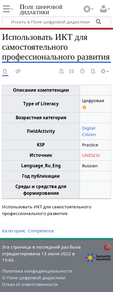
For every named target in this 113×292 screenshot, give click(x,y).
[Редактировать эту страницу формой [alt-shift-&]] (61, 71)
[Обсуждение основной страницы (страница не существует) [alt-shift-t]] (18, 71)
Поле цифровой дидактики (41, 10)
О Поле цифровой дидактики (33, 277)
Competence (41, 231)
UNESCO (91, 155)
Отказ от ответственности (30, 284)
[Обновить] (93, 71)
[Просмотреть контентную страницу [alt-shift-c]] (5, 71)
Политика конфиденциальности (37, 271)
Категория (13, 231)
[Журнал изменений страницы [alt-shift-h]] (82, 71)
